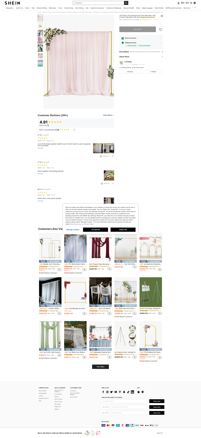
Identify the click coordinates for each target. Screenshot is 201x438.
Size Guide (57, 404)
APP (138, 388)
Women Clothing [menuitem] (42, 8)
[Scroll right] (195, 8)
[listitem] (50, 253)
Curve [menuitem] (60, 8)
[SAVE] (160, 29)
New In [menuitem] (27, 8)
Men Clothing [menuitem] (79, 8)
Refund (56, 396)
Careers (41, 396)
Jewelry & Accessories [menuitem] (97, 8)
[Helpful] (101, 156)
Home (39, 12)
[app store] (138, 393)
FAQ (40, 401)
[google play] (142, 393)
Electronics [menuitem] (187, 8)
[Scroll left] (192, 8)
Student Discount (43, 398)
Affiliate (56, 409)
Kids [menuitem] (87, 8)
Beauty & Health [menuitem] (129, 8)
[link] (182, 3)
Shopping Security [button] (130, 43)
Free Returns (58, 394)
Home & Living (46, 12)
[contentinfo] (133, 425)
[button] (191, 3)
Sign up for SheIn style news (112, 397)
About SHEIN (42, 391)
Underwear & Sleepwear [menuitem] (114, 8)
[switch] (73, 130)
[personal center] (178, 3)
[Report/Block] (113, 156)
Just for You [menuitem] (19, 8)
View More (100, 367)
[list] (118, 392)
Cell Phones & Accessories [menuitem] (173, 8)
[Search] (126, 3)
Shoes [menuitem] (138, 8)
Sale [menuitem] (33, 8)
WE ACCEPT (105, 421)
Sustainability (42, 393)
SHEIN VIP (57, 406)
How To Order (58, 399)
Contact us (73, 391)
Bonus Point (73, 397)
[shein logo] (12, 3)
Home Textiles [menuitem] (159, 8)
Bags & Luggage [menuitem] (147, 8)
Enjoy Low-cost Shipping (58, 390)
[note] (50, 261)
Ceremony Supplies (72, 12)
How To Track (58, 401)
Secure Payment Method (75, 393)
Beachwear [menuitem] (52, 8)
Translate (40, 148)
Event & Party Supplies (58, 12)
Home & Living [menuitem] (68, 8)
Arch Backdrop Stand (85, 12)
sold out (138, 29)
